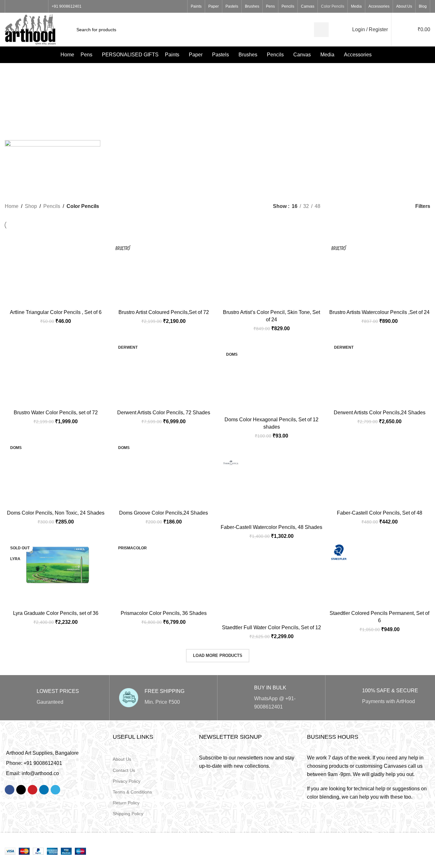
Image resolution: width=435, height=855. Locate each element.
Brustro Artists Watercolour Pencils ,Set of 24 (379, 312)
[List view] (335, 206)
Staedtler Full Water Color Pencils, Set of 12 (271, 627)
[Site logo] (30, 29)
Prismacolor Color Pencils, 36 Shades (164, 613)
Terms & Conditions (132, 791)
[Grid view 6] (395, 206)
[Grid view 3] (359, 206)
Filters (422, 206)
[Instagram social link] (26, 6)
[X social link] (19, 6)
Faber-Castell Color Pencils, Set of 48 (379, 513)
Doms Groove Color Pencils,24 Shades (163, 513)
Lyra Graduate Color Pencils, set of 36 (55, 613)
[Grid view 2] (348, 206)
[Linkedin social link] (44, 789)
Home (11, 206)
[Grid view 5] (383, 206)
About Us (122, 759)
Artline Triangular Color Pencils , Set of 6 (56, 312)
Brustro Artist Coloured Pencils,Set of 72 (163, 312)
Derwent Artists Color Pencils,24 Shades (379, 412)
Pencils (51, 206)
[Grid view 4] (371, 206)
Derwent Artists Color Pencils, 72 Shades (163, 412)
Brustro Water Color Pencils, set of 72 (56, 412)
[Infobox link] (55, 697)
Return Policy (126, 802)
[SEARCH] (321, 29)
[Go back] (146, 95)
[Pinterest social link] (41, 6)
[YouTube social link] (34, 6)
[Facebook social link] (12, 6)
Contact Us (124, 770)
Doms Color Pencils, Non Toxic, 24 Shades (55, 513)
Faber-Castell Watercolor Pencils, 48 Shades (271, 527)
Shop (31, 206)
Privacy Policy (126, 781)
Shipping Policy (128, 813)
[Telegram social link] (55, 789)
